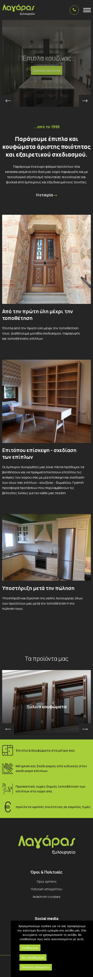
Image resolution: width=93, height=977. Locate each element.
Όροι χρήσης (47, 881)
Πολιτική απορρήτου (46, 889)
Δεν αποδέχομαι (33, 957)
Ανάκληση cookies (46, 896)
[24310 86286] (74, 10)
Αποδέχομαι (30, 947)
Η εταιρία (45, 194)
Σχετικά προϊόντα (46, 70)
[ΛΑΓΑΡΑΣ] (18, 8)
